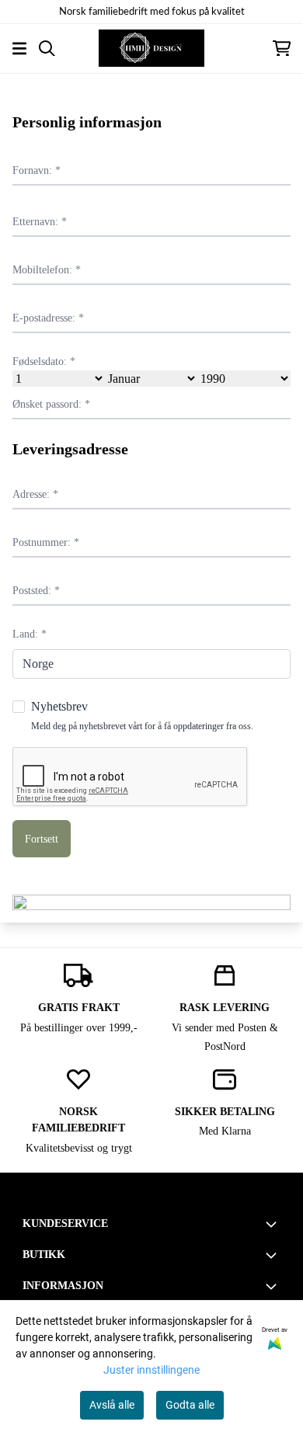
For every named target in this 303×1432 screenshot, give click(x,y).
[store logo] (151, 48)
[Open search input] (47, 48)
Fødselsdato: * (43, 361)
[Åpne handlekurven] (281, 48)
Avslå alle (111, 1405)
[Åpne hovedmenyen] (19, 48)
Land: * (29, 633)
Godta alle (189, 1405)
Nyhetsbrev (142, 715)
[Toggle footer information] (274, 1224)
